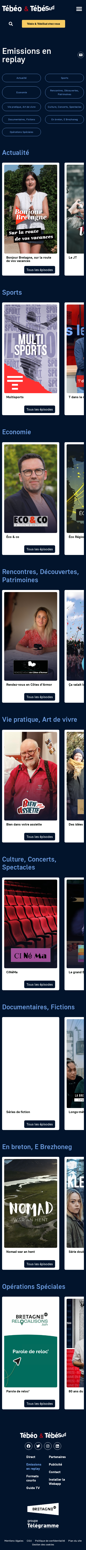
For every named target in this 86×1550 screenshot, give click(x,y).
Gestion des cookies (43, 1544)
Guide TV (33, 1488)
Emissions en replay (33, 1466)
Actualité (21, 77)
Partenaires (57, 1457)
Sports (64, 77)
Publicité (55, 1464)
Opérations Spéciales (21, 131)
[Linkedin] (57, 1446)
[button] (79, 9)
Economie (21, 92)
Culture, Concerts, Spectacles (64, 106)
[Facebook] (28, 1446)
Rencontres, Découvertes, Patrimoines (64, 92)
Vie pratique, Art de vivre (21, 106)
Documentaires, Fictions (21, 119)
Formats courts (32, 1478)
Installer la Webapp (57, 1481)
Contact (55, 1472)
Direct (30, 1457)
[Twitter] (38, 1446)
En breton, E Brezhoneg (64, 119)
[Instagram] (48, 1446)
